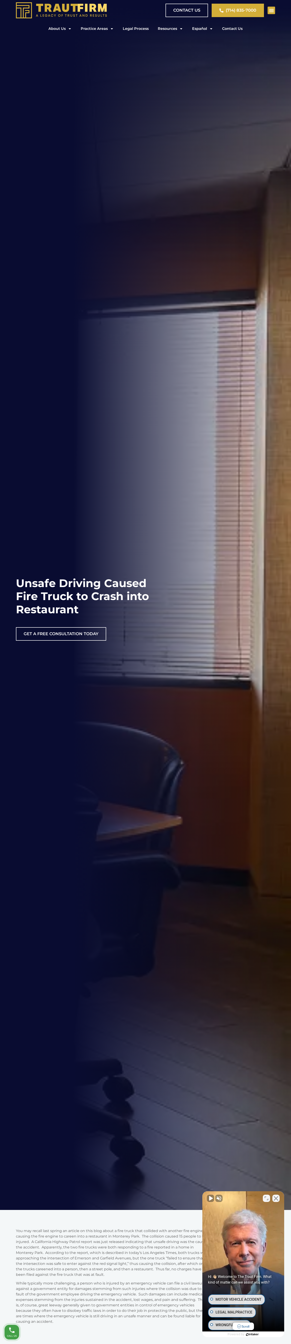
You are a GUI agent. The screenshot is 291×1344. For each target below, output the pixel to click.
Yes (153, 683)
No (137, 683)
